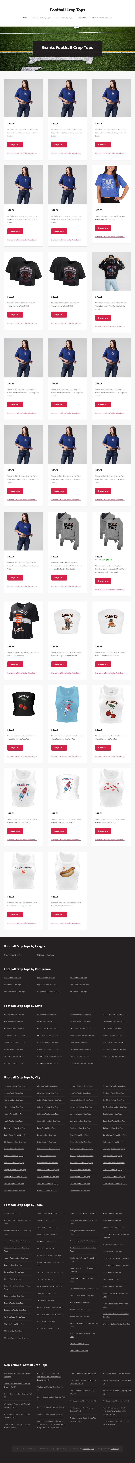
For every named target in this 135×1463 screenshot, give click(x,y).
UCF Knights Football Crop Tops (114, 1279)
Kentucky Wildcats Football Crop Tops (50, 1314)
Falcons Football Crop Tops (47, 1248)
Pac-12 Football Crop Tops (79, 984)
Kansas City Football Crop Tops (81, 1107)
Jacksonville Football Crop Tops (81, 1100)
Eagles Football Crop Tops (46, 1241)
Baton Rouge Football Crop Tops (15, 1135)
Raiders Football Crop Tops (79, 1344)
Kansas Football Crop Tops (46, 1028)
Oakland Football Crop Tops (80, 1183)
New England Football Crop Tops (81, 1156)
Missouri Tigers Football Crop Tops (82, 1241)
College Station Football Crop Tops (49, 1100)
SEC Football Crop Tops (78, 991)
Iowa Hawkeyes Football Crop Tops (49, 1286)
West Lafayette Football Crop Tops (115, 1183)
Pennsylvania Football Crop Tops (81, 1063)
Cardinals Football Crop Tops (14, 1317)
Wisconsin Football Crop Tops (113, 1056)
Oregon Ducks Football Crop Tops (82, 1295)
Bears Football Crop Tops (13, 1265)
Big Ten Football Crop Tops (46, 984)
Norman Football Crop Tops (80, 1176)
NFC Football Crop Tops (78, 977)
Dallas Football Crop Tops (46, 1128)
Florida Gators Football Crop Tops (49, 1255)
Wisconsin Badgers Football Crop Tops (116, 1324)
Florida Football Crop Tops (13, 1049)
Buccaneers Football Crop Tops (15, 1310)
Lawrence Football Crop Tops (80, 1114)
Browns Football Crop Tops (14, 1303)
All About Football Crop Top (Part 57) (116, 1401)
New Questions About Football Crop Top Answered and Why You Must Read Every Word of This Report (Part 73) (50, 1424)
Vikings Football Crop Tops (112, 1286)
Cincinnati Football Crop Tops (14, 1190)
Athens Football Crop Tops (13, 1100)
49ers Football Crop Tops (13, 1213)
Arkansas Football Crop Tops (14, 1028)
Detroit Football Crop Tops (46, 1142)
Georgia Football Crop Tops (14, 1056)
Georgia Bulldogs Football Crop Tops (50, 1272)
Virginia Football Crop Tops (112, 1035)
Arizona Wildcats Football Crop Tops (17, 1241)
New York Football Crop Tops (80, 1028)
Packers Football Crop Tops (79, 1302)
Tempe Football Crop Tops (112, 1156)
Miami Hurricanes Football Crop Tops (83, 1213)
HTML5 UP (115, 1449)
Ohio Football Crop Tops (78, 1042)
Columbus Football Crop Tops (48, 1114)
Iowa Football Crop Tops (46, 1021)
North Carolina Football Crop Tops (82, 1035)
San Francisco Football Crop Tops (115, 1107)
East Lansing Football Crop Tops (48, 1149)
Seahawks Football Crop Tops (113, 1227)
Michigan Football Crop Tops (47, 1063)
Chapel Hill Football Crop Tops (15, 1170)
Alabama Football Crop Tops (14, 1014)
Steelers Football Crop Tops (113, 1244)
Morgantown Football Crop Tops (81, 1149)
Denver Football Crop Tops (46, 1135)
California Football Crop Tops (14, 1035)
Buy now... (15, 144)
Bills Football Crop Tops (12, 1279)
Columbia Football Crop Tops (47, 1107)
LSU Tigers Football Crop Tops (48, 1328)
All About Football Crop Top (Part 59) (83, 1373)
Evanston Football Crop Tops (47, 1163)
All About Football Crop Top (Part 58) (83, 1401)
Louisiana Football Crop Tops (47, 1042)
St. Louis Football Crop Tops (113, 1128)
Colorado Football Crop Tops (14, 1042)
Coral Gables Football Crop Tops (48, 1121)
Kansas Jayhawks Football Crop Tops (50, 1307)
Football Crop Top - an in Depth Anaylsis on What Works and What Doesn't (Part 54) (115, 1411)
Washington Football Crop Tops (114, 1042)
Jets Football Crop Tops (45, 1300)
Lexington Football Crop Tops (80, 1121)
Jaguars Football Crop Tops (47, 1293)
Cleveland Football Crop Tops (47, 1093)
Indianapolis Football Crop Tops (81, 1086)
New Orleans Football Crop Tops (81, 1163)
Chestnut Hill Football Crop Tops (15, 1176)
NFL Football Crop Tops (64, 17)
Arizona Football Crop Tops (13, 1021)
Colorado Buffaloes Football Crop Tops (51, 1213)
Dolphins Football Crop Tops (47, 1234)
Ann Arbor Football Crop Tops (14, 1086)
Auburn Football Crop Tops (13, 1114)
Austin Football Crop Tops (13, 1121)
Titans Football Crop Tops (112, 1272)
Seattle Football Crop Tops (112, 1114)
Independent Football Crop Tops (48, 991)
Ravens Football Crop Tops (112, 1213)
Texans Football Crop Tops (112, 1251)
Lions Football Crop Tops (46, 1321)
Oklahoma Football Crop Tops (80, 1049)
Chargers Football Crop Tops (14, 1324)
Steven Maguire (88, 1449)
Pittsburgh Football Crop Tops (113, 1093)
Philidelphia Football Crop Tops (114, 1086)
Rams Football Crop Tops (79, 1350)
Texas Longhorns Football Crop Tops (116, 1265)
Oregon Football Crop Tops (79, 1056)
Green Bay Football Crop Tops (47, 1183)
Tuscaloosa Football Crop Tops (114, 1176)
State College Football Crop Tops (114, 1135)
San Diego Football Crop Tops (113, 1100)
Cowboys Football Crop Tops (47, 1227)
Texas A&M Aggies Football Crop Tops (116, 1258)
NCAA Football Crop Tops (41, 17)
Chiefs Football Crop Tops (13, 1331)
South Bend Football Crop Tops (114, 1121)
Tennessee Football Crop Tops (114, 1021)
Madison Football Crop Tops (80, 1128)
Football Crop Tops (67, 10)
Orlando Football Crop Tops (80, 1190)
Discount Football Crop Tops (102, 17)
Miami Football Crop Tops (79, 1135)
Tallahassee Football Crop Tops (114, 1142)
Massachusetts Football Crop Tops (49, 1056)
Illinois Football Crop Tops (13, 1063)
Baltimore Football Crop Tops (14, 1128)
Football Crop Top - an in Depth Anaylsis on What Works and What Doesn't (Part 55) (49, 1376)
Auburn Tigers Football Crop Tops (16, 1258)
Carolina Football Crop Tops (14, 1163)
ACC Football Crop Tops (12, 977)
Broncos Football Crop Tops (14, 1296)
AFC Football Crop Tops (12, 984)
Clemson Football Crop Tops (47, 1086)
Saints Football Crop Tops (112, 1220)
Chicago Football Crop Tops (14, 1183)
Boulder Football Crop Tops (14, 1149)
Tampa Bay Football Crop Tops (114, 1149)
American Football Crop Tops (14, 991)
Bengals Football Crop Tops (14, 1272)
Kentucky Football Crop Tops (47, 1035)
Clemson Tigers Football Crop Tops (16, 1338)
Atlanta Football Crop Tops (13, 1107)
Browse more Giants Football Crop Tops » (22, 153)
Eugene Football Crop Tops (46, 1156)
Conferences (82, 17)
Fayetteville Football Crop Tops (48, 1170)
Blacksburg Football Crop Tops (15, 1142)
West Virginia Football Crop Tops (114, 1049)
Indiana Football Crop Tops (46, 1014)
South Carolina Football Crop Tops (115, 1014)
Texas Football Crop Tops (112, 1028)
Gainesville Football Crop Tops (48, 1176)
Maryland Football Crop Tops (47, 1049)
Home (25, 17)
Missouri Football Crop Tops (80, 1021)
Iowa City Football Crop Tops (80, 1093)
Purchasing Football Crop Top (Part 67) (50, 1407)
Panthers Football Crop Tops (80, 1309)
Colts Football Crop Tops (46, 1220)
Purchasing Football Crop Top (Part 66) (116, 1373)
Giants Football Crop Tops (46, 1279)
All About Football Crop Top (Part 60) (50, 1414)
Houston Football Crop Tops (47, 1190)
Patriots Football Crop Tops (79, 1316)
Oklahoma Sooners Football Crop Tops (84, 1288)
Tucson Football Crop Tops (112, 1170)
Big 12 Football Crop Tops (46, 977)
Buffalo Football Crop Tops (13, 1156)
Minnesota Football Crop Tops (80, 1014)
